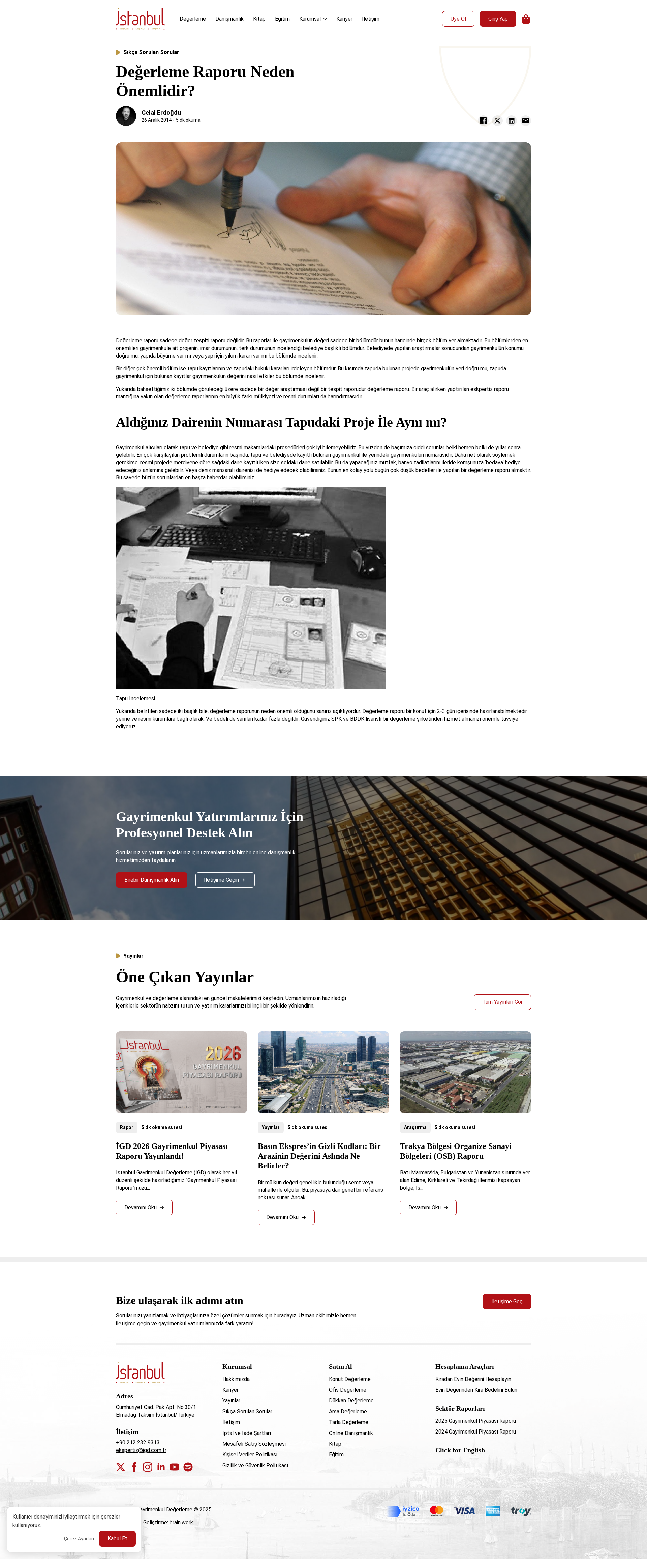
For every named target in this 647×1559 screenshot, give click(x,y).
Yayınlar (271, 1127)
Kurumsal (310, 19)
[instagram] (147, 1467)
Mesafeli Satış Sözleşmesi (254, 1444)
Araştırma (415, 1127)
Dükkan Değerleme (351, 1400)
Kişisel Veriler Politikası (249, 1454)
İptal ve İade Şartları (246, 1433)
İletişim (370, 19)
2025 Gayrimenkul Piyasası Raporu (475, 1421)
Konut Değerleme (350, 1379)
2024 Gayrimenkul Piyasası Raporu (475, 1431)
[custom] (188, 1467)
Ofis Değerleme (347, 1390)
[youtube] (174, 1467)
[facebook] (134, 1467)
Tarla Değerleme (348, 1422)
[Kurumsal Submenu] (326, 19)
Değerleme (193, 19)
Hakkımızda (236, 1379)
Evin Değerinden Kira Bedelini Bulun (476, 1390)
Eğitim (282, 19)
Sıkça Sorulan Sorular (151, 52)
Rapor (126, 1127)
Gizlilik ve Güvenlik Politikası (255, 1465)
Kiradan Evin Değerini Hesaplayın (473, 1379)
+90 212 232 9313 (138, 1442)
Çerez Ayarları (79, 1538)
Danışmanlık (229, 19)
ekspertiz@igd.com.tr (141, 1450)
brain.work (181, 1522)
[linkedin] (161, 1467)
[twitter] (120, 1467)
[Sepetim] (526, 19)
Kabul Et (117, 1538)
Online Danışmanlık (351, 1433)
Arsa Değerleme (348, 1411)
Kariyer (344, 19)
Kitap (259, 19)
